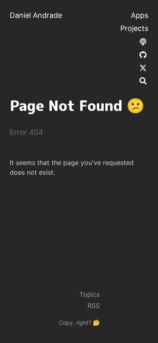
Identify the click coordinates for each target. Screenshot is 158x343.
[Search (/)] (143, 80)
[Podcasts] (143, 41)
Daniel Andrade (36, 15)
